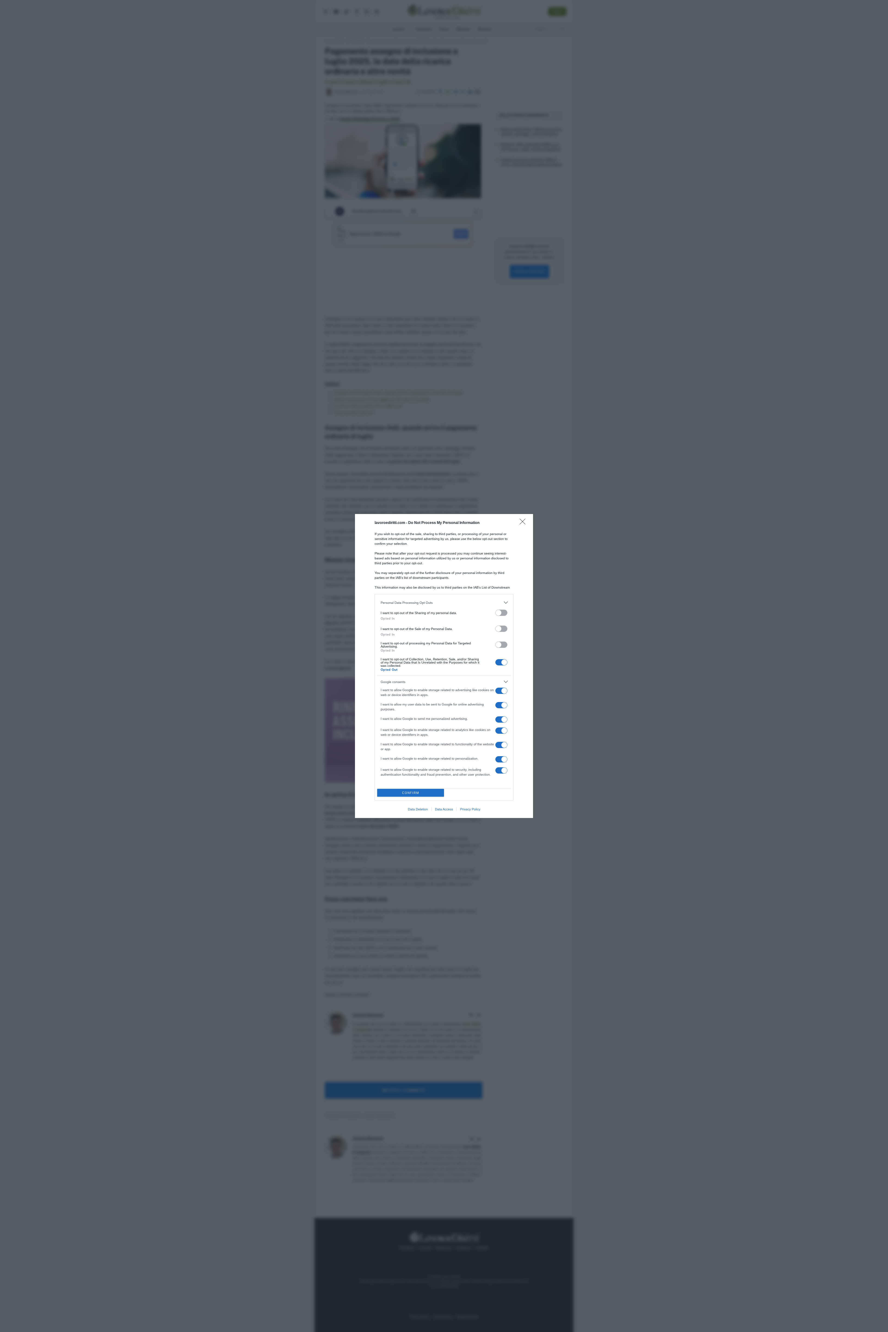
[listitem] (444, 602)
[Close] (524, 523)
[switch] (501, 613)
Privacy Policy (470, 809)
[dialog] (444, 666)
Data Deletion (418, 809)
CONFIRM (410, 793)
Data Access (444, 809)
